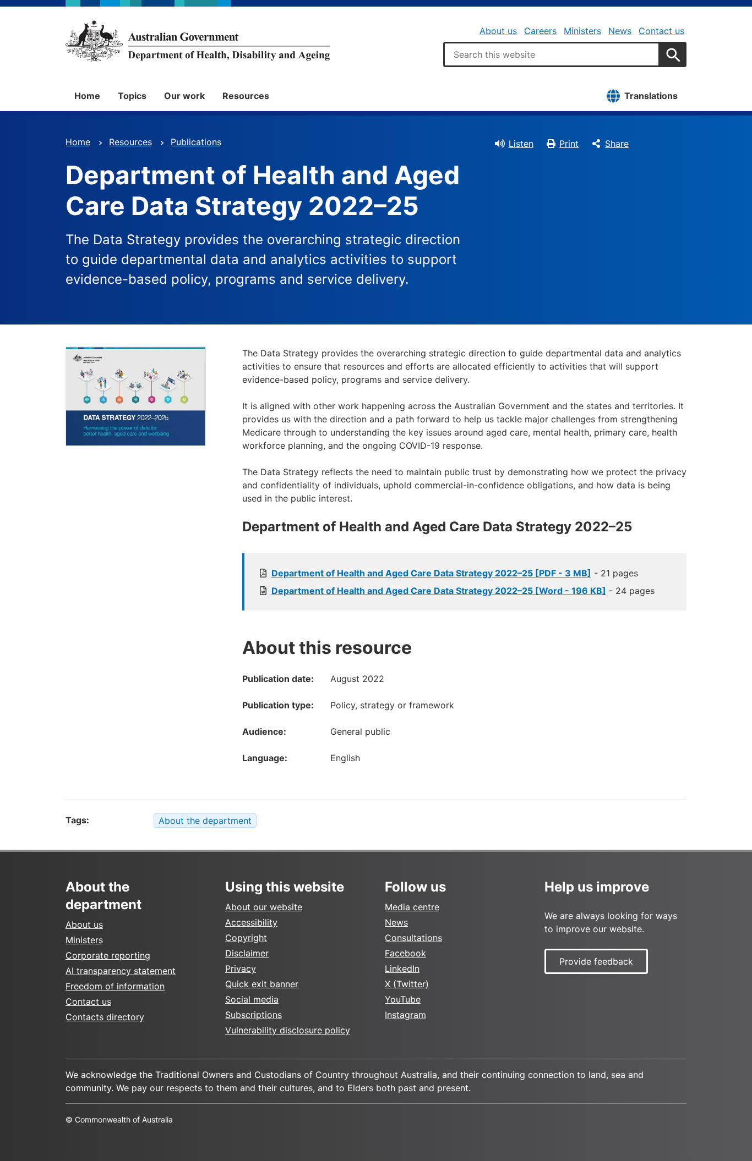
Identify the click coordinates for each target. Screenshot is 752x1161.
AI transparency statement (121, 970)
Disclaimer (247, 953)
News (619, 30)
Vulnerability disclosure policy (287, 1030)
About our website (263, 906)
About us (498, 30)
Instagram (405, 1014)
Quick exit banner (261, 983)
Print (569, 143)
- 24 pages (463, 590)
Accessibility (251, 922)
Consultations (413, 937)
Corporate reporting (108, 955)
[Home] (198, 41)
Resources (245, 95)
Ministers (582, 30)
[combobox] (551, 54)
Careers (540, 30)
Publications (196, 141)
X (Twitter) (407, 983)
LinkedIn (402, 968)
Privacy (240, 968)
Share (617, 143)
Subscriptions (253, 1014)
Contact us (661, 30)
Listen (521, 143)
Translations (651, 95)
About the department (205, 820)
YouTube (403, 999)
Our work (184, 95)
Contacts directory (105, 1016)
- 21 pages (454, 573)
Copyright (246, 937)
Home (87, 95)
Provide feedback (596, 961)
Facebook (405, 953)
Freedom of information (115, 986)
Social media (252, 999)
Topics (132, 95)
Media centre (412, 906)
